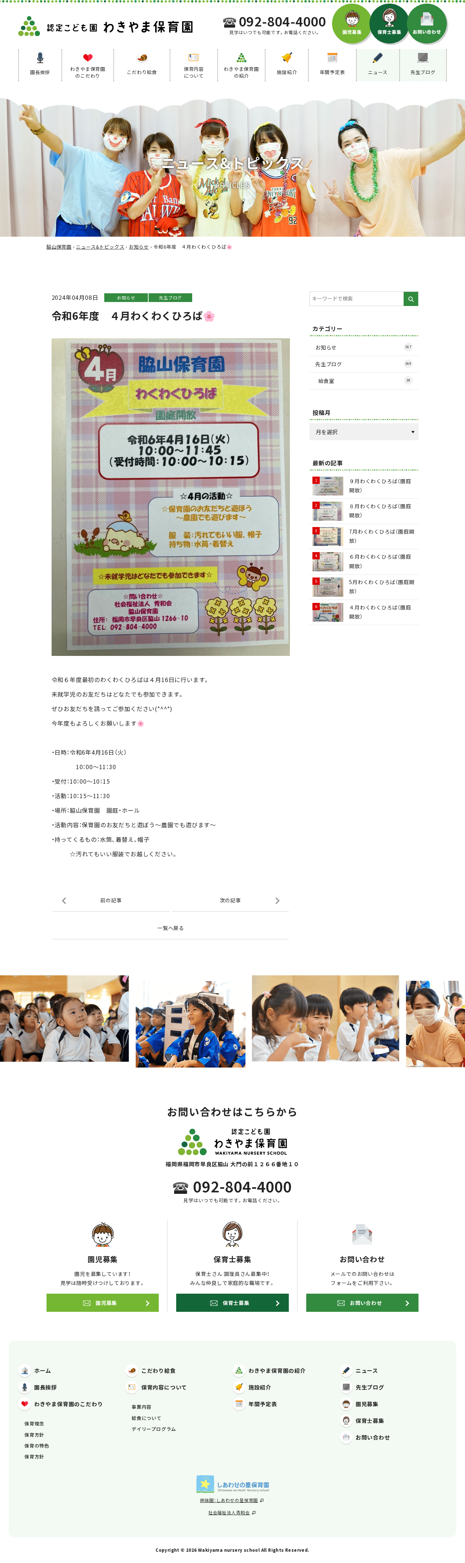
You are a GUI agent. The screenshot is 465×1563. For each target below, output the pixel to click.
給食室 (364, 380)
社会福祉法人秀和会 (229, 1512)
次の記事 (230, 900)
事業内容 (141, 1406)
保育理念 (34, 1423)
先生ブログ (170, 297)
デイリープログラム (154, 1428)
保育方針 (34, 1434)
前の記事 (111, 900)
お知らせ (126, 297)
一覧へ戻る (170, 927)
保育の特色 (36, 1445)
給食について (147, 1418)
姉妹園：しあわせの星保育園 (229, 1500)
